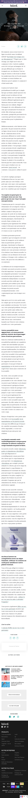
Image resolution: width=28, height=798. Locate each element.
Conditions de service (7, 773)
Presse (3, 760)
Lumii (16, 734)
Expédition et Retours (20, 770)
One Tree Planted (19, 757)
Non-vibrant (18, 743)
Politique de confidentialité (5, 776)
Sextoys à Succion (19, 746)
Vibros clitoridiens (19, 741)
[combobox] (24, 796)
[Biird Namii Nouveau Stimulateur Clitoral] (14, 539)
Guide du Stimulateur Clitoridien (7, 763)
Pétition (17, 755)
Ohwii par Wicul (5, 741)
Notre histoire (5, 755)
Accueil (3, 753)
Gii (15, 737)
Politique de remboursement (19, 773)
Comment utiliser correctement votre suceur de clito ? (16, 670)
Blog (2, 757)
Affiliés (3, 770)
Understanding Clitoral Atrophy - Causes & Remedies (17, 677)
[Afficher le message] (5, 671)
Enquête (17, 753)
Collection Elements (20, 739)
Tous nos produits (6, 734)
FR (24, 796)
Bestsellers (4, 737)
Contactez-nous (19, 760)
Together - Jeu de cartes (6, 744)
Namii (2, 739)
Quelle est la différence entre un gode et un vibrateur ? (17, 684)
